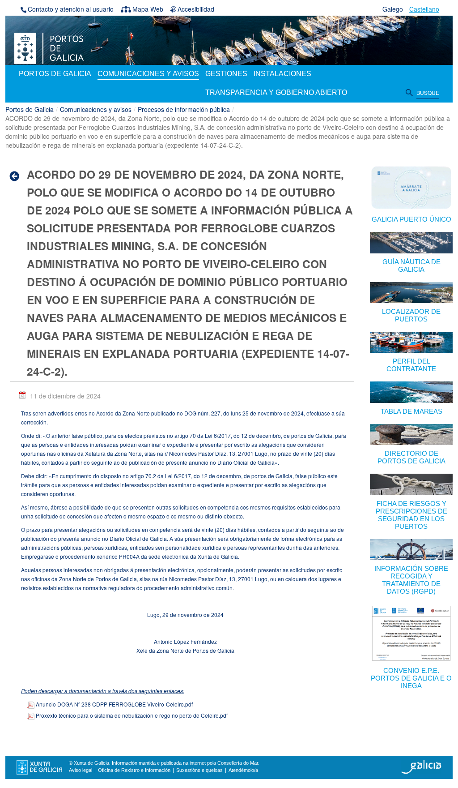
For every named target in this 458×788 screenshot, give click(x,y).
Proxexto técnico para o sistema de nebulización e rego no (131, 715)
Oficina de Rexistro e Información (134, 770)
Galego (392, 8)
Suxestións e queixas (199, 770)
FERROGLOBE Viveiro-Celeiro (114, 704)
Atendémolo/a (243, 770)
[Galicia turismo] (421, 766)
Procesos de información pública (184, 109)
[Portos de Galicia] (49, 47)
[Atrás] (17, 176)
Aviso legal (80, 770)
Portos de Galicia (29, 109)
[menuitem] (55, 74)
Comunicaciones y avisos (95, 109)
